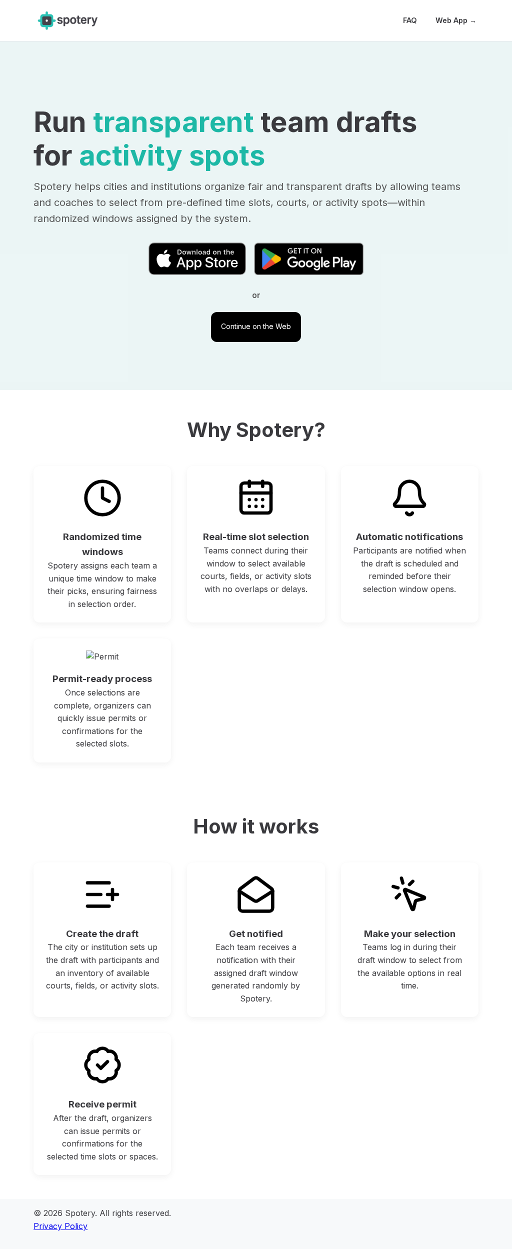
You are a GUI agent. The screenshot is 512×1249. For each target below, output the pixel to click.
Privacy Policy (61, 1226)
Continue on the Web (256, 326)
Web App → (456, 20)
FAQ (410, 20)
